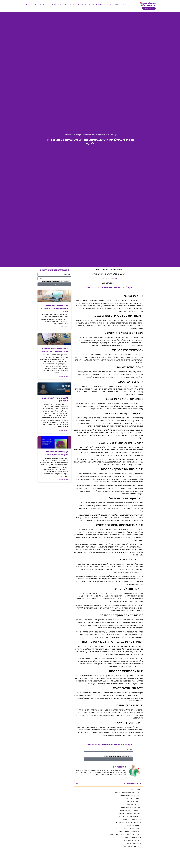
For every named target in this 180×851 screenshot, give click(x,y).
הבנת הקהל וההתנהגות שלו (130, 819)
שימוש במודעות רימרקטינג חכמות (128, 816)
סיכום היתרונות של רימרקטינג (130, 807)
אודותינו (115, 4)
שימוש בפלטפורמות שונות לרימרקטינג (127, 822)
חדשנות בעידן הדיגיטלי (131, 846)
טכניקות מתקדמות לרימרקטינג (129, 810)
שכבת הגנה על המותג (132, 843)
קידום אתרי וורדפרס (72, 4)
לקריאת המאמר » (62, 327)
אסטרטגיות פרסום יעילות (131, 798)
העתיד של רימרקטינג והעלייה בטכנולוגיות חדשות (123, 834)
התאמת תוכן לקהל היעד (131, 828)
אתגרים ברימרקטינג (133, 804)
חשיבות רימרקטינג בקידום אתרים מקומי (127, 792)
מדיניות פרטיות (31, 4)
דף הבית (123, 4)
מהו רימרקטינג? (135, 789)
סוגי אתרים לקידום (87, 4)
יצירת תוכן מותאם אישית (131, 840)
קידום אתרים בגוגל (104, 4)
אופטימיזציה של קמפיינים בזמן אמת (129, 813)
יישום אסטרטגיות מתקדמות (130, 837)
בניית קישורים (56, 4)
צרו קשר (41, 4)
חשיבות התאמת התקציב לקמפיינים (128, 831)
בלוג (47, 4)
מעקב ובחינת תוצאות (132, 801)
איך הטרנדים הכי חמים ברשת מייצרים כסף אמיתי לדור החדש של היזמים (54, 308)
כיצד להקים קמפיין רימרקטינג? (129, 795)
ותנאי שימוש (108, 756)
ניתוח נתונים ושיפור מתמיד (130, 825)
